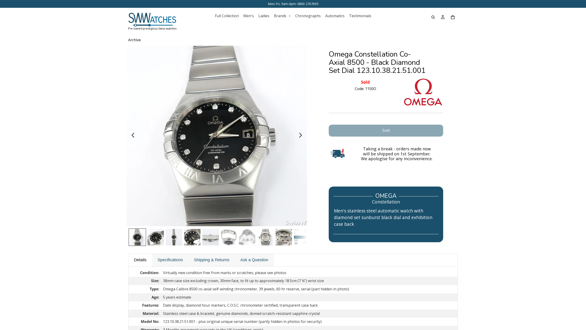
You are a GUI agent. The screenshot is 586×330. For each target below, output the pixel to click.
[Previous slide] (132, 136)
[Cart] (453, 17)
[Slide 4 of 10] (192, 237)
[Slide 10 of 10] (302, 237)
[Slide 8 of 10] (265, 237)
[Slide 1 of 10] (137, 237)
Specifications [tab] (170, 260)
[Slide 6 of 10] (229, 237)
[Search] (433, 17)
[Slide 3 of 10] (174, 237)
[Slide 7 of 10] (247, 237)
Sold (386, 130)
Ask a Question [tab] (254, 260)
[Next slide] (302, 136)
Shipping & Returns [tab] (211, 260)
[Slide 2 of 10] (155, 237)
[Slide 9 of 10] (284, 237)
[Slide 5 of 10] (210, 237)
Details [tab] (140, 260)
